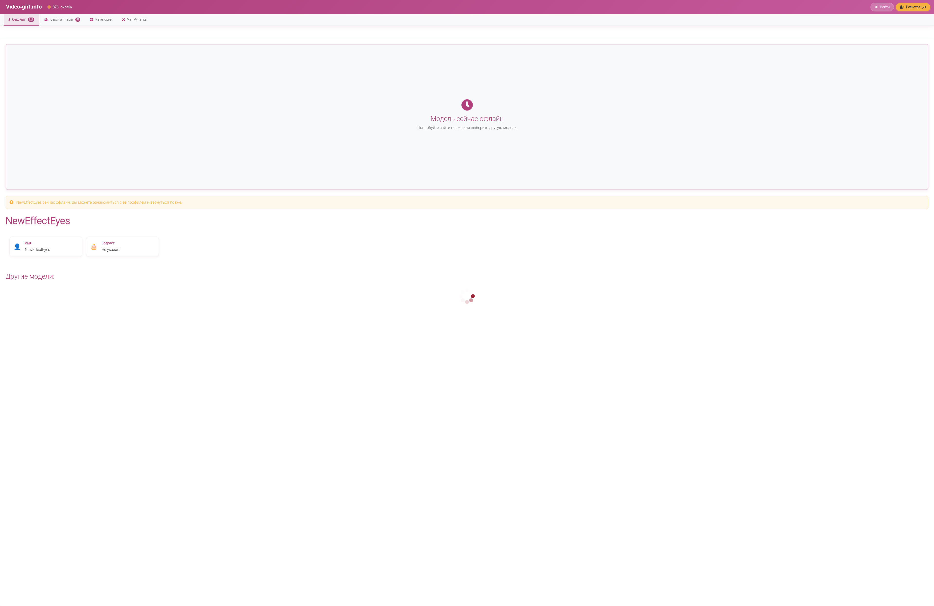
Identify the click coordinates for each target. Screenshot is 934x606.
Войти (885, 7)
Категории (103, 19)
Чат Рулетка (137, 19)
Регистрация (916, 7)
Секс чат (22, 19)
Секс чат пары (64, 19)
